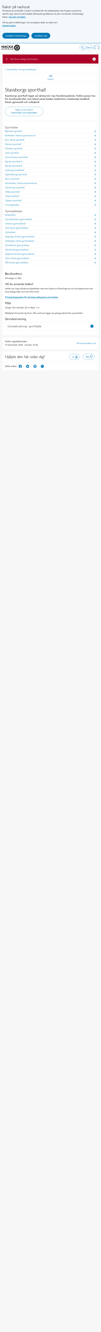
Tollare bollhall (12, 196)
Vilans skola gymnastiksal (17, 258)
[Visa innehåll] (92, 326)
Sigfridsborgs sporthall (16, 174)
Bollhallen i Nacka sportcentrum (20, 135)
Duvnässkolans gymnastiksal (18, 219)
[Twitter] (27, 366)
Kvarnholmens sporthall (16, 157)
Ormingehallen (12, 205)
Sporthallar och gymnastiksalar (21, 69)
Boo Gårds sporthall (14, 140)
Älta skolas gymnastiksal (16, 262)
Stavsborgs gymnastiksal (17, 249)
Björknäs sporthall (13, 131)
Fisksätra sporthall (13, 148)
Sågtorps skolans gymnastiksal (19, 254)
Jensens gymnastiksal (15, 223)
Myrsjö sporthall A (13, 161)
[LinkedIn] (35, 366)
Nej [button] (87, 357)
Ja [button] (73, 357)
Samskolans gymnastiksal (17, 245)
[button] (83, 47)
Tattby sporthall (12, 192)
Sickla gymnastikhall (14, 170)
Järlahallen (10, 232)
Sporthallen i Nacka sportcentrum (21, 183)
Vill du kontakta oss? (86, 343)
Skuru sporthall (12, 179)
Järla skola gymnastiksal (16, 228)
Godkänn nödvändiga (15, 36)
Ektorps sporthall (13, 144)
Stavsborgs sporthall (15, 187)
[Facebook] (20, 366)
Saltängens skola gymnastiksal (19, 241)
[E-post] (42, 366)
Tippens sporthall (13, 200)
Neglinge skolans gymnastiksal (19, 236)
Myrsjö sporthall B (13, 166)
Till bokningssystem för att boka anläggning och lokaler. (31, 297)
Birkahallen (10, 215)
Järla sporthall (12, 153)
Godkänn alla (40, 36)
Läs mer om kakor (17, 17)
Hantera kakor (9, 25)
